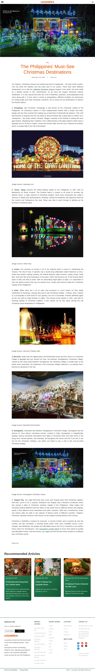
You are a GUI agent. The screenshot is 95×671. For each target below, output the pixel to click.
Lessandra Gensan (40, 660)
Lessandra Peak (39, 663)
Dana (50, 632)
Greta (50, 652)
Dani (50, 644)
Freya (50, 649)
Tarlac (23, 190)
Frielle (51, 640)
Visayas (66, 632)
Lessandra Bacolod (40, 652)
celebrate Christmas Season (44, 89)
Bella (50, 634)
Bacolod (23, 359)
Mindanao (67, 634)
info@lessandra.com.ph (86, 626)
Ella (50, 646)
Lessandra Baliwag (39, 633)
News (65, 643)
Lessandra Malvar (39, 644)
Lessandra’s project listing (49, 529)
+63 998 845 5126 (84, 629)
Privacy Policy (24, 670)
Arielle (51, 626)
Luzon (65, 629)
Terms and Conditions (11, 670)
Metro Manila (68, 626)
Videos (66, 646)
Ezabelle (51, 638)
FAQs (65, 649)
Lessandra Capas (39, 636)
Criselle (51, 629)
